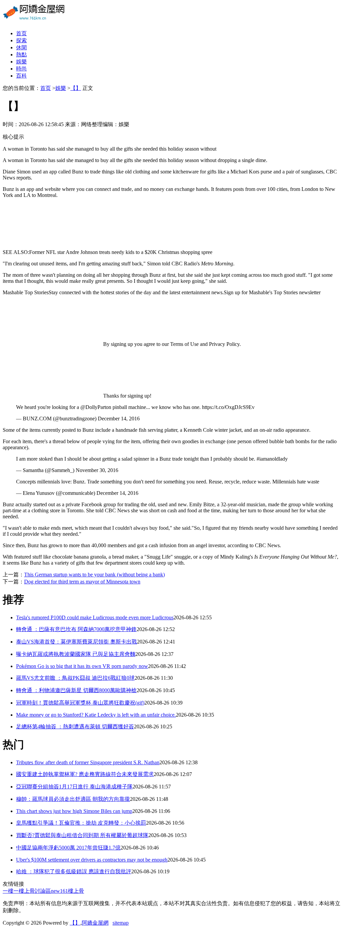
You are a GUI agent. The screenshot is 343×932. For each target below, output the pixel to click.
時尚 (21, 68)
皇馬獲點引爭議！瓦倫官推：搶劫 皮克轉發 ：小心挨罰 (81, 823)
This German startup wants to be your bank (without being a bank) (94, 574)
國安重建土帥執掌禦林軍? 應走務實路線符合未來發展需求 (85, 774)
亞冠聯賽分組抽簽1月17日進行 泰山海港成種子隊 (74, 786)
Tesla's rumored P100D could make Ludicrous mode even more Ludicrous (95, 617)
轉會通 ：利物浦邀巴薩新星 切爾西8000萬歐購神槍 (76, 690)
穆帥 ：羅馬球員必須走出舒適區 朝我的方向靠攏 (73, 799)
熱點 (21, 54)
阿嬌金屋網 (95, 923)
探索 (21, 40)
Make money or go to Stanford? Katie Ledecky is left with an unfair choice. (96, 715)
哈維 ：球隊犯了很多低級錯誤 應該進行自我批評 (73, 871)
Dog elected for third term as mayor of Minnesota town (82, 581)
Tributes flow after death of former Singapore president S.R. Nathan (87, 762)
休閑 (21, 47)
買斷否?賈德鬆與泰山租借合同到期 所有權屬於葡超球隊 (82, 835)
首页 (21, 33)
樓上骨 (76, 891)
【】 (75, 88)
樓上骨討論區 (35, 891)
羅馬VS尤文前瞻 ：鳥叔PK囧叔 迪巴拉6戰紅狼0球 (75, 678)
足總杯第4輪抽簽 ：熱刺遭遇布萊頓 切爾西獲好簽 (75, 726)
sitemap (121, 923)
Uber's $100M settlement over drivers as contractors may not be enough (91, 860)
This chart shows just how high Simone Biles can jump (74, 811)
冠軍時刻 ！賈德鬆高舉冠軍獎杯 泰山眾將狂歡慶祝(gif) (80, 703)
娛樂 (21, 61)
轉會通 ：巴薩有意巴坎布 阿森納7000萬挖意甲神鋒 (76, 629)
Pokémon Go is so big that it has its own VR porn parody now (82, 666)
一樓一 (11, 891)
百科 (21, 76)
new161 (59, 891)
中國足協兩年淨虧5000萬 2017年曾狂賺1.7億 (68, 847)
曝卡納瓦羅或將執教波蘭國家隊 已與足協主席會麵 (75, 654)
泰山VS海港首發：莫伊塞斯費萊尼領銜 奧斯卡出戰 (76, 641)
